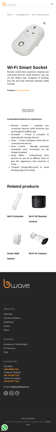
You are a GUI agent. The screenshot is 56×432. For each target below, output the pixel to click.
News (6, 330)
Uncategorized (22, 15)
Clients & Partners (12, 318)
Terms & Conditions (28, 418)
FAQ (6, 352)
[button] (44, 23)
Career (7, 326)
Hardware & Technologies (16, 344)
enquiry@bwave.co (19, 387)
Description (28, 110)
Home (9, 15)
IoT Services (9, 348)
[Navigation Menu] (52, 4)
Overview (8, 314)
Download (8, 322)
